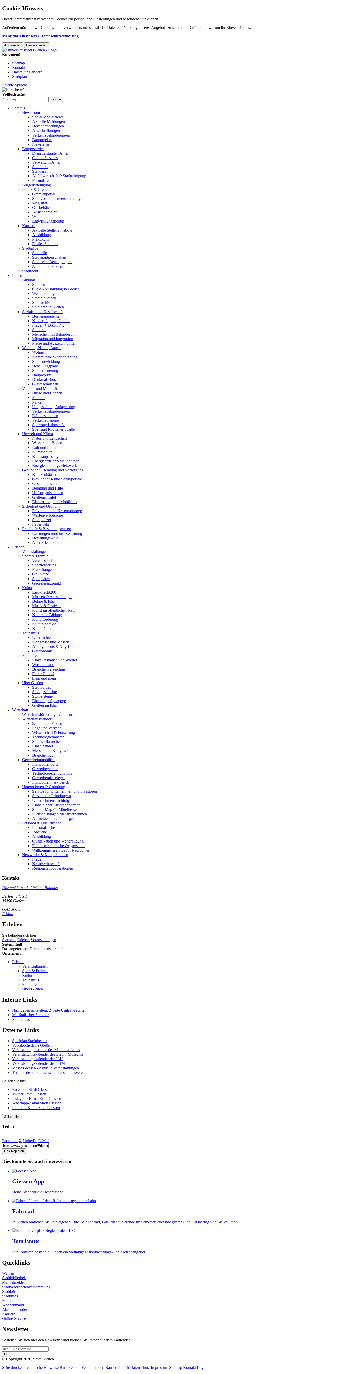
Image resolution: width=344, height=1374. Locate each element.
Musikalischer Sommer (30, 1015)
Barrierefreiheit (117, 1367)
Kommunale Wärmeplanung (54, 357)
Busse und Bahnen (47, 393)
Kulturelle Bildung (47, 615)
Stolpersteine (42, 696)
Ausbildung (41, 235)
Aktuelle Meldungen (48, 121)
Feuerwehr (40, 524)
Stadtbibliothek (44, 298)
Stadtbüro (40, 167)
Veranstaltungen (35, 551)
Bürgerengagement (47, 316)
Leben (17, 275)
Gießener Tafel (44, 497)
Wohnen (39, 352)
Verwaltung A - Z (46, 162)
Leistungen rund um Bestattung (57, 533)
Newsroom (31, 112)
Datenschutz (140, 1367)
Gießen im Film (44, 705)
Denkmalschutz (44, 379)
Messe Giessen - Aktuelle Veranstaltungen (45, 1068)
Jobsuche (39, 832)
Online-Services (45, 158)
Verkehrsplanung (45, 420)
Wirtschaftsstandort (37, 719)
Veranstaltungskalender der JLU (37, 1059)
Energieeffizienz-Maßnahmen (55, 461)
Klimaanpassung (45, 456)
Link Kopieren (14, 1151)
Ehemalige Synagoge (49, 701)
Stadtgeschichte (44, 692)
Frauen (37, 859)
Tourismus (30, 633)
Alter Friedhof (43, 542)
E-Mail (7, 914)
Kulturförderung (45, 619)
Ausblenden (12, 45)
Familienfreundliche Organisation (58, 846)
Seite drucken (13, 1367)
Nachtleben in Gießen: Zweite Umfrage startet (48, 1010)
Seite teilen (12, 1117)
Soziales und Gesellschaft (42, 311)
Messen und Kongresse (50, 750)
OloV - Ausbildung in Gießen (56, 289)
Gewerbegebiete (45, 769)
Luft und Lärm (44, 447)
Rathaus (18, 108)
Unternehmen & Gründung (43, 787)
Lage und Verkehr (46, 728)
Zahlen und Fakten (47, 266)
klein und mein (44, 678)
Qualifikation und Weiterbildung (58, 841)
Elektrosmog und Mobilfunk (54, 502)
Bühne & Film (43, 601)
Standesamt (41, 171)
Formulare (40, 180)
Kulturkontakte (44, 624)
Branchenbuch (43, 755)
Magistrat (39, 203)
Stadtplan (19, 76)
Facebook (10, 1141)
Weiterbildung (43, 293)
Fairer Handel (43, 674)
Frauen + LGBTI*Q (48, 325)
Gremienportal (43, 194)
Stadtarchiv (41, 302)
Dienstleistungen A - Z (50, 153)
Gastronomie (42, 651)
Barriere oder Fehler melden (82, 1367)
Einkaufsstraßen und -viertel (54, 660)
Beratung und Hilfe (47, 488)
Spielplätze (41, 579)
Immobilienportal (45, 764)
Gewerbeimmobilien (38, 760)
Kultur (27, 588)
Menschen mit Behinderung (54, 334)
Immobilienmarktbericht (51, 782)
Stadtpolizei (41, 520)
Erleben (18, 547)
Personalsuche (43, 827)
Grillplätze (40, 574)
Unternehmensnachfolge (51, 800)
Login (202, 1367)
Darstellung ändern (27, 72)
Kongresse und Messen (50, 642)
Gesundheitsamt (45, 483)
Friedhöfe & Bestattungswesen (46, 529)
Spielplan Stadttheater (29, 1041)
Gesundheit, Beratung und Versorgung (52, 470)
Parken (37, 402)
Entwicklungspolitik (48, 221)
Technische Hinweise (42, 1367)
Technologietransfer (48, 737)
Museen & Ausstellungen (52, 597)
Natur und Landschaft (49, 438)
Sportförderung (44, 565)
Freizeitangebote (45, 569)
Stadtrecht (30, 271)
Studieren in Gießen (48, 307)
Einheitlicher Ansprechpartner (56, 805)
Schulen (38, 284)
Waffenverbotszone (47, 515)
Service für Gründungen (51, 796)
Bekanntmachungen (48, 126)
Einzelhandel (42, 746)
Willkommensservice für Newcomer (60, 850)
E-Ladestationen (45, 416)
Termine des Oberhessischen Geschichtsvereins (49, 1072)
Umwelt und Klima (37, 434)
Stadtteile (39, 253)
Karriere (28, 226)
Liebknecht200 (44, 592)
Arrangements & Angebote (53, 646)
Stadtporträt (41, 687)
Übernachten (42, 637)
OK (6, 1354)
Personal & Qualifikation (42, 823)
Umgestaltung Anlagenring (53, 407)
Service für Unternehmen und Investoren (64, 791)
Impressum (159, 1367)
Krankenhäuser (44, 474)
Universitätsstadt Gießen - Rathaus (30, 887)
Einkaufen (30, 655)
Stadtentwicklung (46, 361)
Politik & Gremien (36, 189)
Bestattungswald (45, 538)
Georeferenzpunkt (46, 583)
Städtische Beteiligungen (52, 262)
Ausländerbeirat (44, 212)
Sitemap (18, 63)
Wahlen (38, 216)
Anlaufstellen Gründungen (53, 818)
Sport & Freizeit (35, 556)
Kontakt (18, 67)
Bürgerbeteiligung (36, 185)
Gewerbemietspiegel (48, 778)
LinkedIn (30, 1141)
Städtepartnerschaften (49, 257)
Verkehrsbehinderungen (51, 135)
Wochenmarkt (43, 664)
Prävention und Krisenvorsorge (57, 511)
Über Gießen (32, 683)
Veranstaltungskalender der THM (38, 1063)
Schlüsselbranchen (47, 741)
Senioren (39, 330)
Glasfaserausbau (45, 384)
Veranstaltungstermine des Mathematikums (46, 1050)
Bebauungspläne (45, 366)
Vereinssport (42, 560)
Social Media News (47, 117)
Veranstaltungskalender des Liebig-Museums (47, 1054)
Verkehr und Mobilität (39, 388)
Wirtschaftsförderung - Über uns (47, 714)
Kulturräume (42, 628)
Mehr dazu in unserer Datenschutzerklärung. (41, 36)
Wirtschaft (20, 710)
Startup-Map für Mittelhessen (55, 809)
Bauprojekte (42, 140)
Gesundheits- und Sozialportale (57, 479)
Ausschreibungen (46, 130)
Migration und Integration (52, 339)
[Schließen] (4, 1137)
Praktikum (40, 239)
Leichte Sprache (15, 85)
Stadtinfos (30, 248)
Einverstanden (36, 45)
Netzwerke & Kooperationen (45, 855)
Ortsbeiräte (41, 207)
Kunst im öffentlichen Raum (54, 610)
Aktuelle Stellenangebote (52, 230)
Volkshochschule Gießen (32, 1045)
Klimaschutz (42, 452)
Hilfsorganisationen (47, 493)
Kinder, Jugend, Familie (51, 321)
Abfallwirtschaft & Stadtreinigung (59, 176)
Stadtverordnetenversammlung (56, 198)
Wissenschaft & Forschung (53, 732)
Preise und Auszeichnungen (54, 343)
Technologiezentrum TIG (52, 773)
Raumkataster (23, 1019)
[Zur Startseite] (29, 50)
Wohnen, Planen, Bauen (41, 348)
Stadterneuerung (45, 370)
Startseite (9, 940)
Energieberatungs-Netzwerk (54, 465)
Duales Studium (45, 244)
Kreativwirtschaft (46, 864)
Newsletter (40, 144)
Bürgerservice (33, 149)
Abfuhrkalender (14, 1309)
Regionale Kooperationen (52, 868)
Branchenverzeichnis (48, 669)
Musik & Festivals (46, 606)
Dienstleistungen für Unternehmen (59, 814)
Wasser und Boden (47, 443)
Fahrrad (38, 397)
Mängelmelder (13, 1282)
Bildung (28, 280)
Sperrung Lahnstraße (48, 425)
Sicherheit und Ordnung (41, 506)
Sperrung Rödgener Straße (53, 429)
